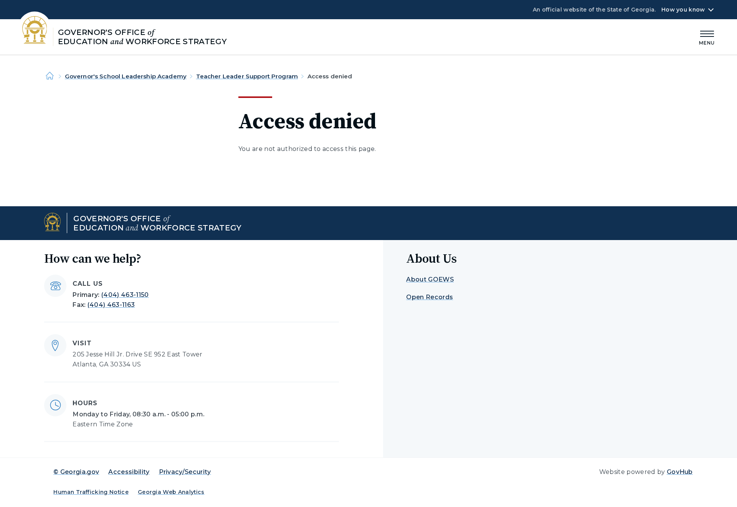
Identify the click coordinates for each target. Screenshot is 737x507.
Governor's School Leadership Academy (126, 76)
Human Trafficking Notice (91, 492)
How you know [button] (683, 10)
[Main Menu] (707, 37)
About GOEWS (430, 279)
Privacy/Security (185, 472)
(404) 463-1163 (111, 304)
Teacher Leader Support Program (247, 76)
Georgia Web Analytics (171, 492)
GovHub (680, 472)
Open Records (429, 297)
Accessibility (128, 472)
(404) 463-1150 (125, 294)
